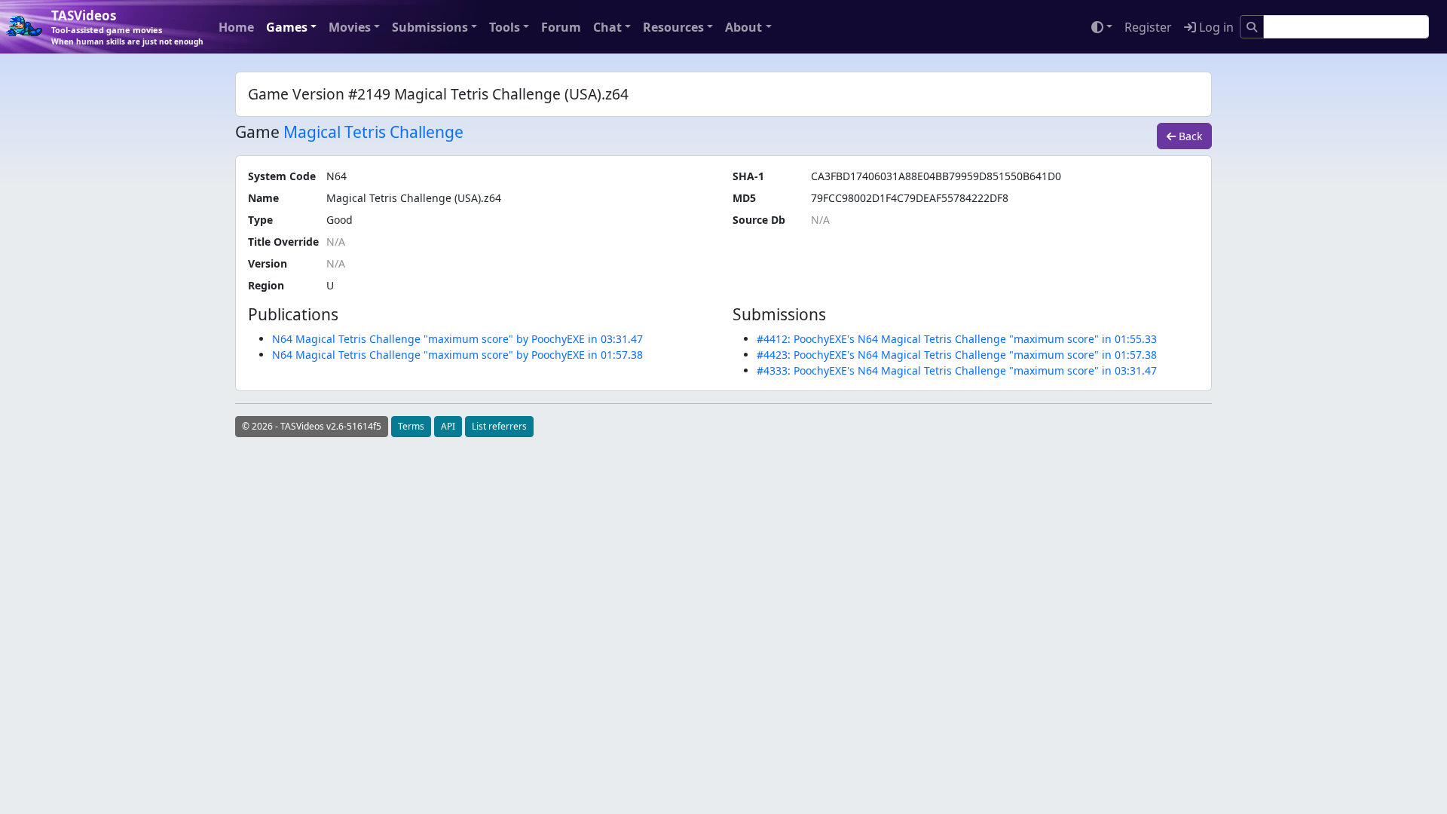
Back (1189, 136)
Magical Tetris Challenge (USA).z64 (413, 198)
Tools (504, 27)
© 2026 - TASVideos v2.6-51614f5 (311, 426)
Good (339, 220)
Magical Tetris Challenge (373, 131)
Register (1148, 27)
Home (236, 27)
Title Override (283, 241)
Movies (350, 27)
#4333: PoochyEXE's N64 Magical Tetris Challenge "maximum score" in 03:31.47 (957, 370)
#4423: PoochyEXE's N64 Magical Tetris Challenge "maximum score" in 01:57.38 (957, 354)
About (743, 27)
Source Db (759, 220)
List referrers (499, 426)
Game (257, 132)
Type (260, 220)
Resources (673, 27)
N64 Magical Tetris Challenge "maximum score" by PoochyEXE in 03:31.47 (457, 339)
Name (263, 198)
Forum (561, 27)
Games (286, 27)
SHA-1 (748, 176)
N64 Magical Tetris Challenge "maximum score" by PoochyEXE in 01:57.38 (457, 354)
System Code (282, 176)
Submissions (430, 27)
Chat (607, 27)
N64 (336, 176)
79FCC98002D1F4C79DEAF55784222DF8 (909, 198)
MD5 (744, 198)
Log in (1215, 27)
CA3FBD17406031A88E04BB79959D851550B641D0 (936, 176)
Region (266, 285)
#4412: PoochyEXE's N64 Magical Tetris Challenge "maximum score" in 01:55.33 (957, 339)
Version (267, 263)
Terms (411, 426)
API (448, 426)
